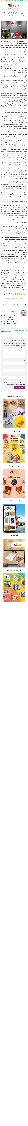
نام (24, 361)
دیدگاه (23, 348)
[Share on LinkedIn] (8, 299)
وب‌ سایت (22, 375)
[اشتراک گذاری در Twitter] (14, 299)
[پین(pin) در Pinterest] (11, 299)
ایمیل (23, 368)
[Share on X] (16, 299)
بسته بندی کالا (4, 304)
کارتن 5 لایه (4, 88)
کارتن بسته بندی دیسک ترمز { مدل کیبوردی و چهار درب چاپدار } (21, 332)
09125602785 (18, 1)
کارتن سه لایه (14, 84)
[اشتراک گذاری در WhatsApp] (22, 299)
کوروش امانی (7, 19)
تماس (22, 247)
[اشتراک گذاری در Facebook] (19, 299)
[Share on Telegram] (6, 299)
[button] (26, 6)
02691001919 (9, 1)
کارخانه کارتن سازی (18, 283)
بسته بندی (14, 10)
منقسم (12, 230)
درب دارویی (6, 122)
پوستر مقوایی (14, 192)
